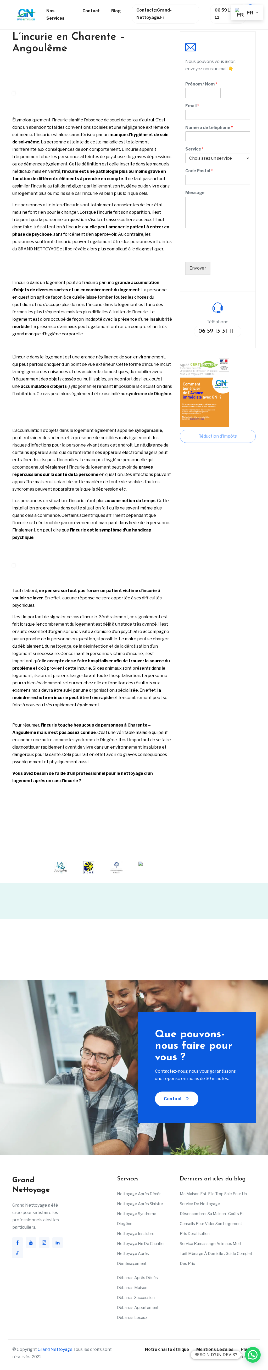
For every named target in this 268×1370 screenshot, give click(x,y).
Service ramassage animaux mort (211, 1243)
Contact (91, 10)
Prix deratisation (195, 1233)
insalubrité (160, 319)
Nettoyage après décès (139, 1193)
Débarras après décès (137, 1277)
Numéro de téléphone (209, 127)
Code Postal (199, 170)
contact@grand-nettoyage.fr (154, 14)
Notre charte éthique (167, 1349)
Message (194, 192)
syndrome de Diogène (95, 739)
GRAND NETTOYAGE (38, 248)
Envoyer (197, 268)
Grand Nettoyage (55, 1349)
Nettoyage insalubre (135, 1233)
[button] (253, 1355)
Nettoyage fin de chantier (141, 1243)
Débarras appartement (138, 1307)
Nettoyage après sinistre (140, 1203)
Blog (116, 10)
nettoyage (60, 646)
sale (70, 193)
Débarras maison (132, 1287)
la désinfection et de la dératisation (114, 646)
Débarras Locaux (132, 1317)
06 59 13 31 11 (227, 14)
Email (192, 105)
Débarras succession (136, 1297)
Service (194, 149)
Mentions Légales (214, 1349)
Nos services (55, 14)
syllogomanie (82, 386)
